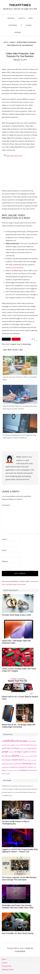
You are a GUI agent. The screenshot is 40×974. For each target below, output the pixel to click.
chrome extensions (26, 745)
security (33, 764)
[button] (25, 32)
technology (9, 770)
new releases (6, 760)
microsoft (33, 756)
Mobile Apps (27, 344)
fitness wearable (24, 748)
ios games (25, 752)
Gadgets (12, 42)
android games (32, 741)
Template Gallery (8, 970)
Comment (6, 505)
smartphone (5, 767)
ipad (9, 756)
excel (35, 745)
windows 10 (24, 770)
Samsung (26, 763)
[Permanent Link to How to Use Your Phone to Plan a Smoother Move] (20, 357)
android (9, 740)
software (30, 767)
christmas (17, 745)
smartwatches (22, 767)
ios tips (5, 756)
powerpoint (34, 760)
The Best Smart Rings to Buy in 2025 (16, 615)
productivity (17, 764)
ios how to (33, 752)
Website (5, 561)
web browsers (15, 770)
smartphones (13, 767)
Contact (4, 963)
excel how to (7, 748)
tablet (34, 767)
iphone (15, 755)
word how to (33, 770)
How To (19, 344)
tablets (4, 770)
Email (4, 550)
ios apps (17, 751)
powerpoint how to (8, 764)
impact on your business (14, 267)
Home (5, 42)
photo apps (28, 760)
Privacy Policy (6, 966)
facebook (16, 748)
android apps (20, 740)
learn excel (27, 756)
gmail (35, 748)
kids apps (22, 756)
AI (2, 741)
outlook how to (17, 759)
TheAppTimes (20, 5)
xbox (3, 773)
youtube (7, 773)
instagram (11, 752)
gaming (30, 748)
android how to (6, 745)
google (5, 751)
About (4, 959)
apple (12, 745)
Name (5, 539)
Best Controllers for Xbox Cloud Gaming (17, 933)
